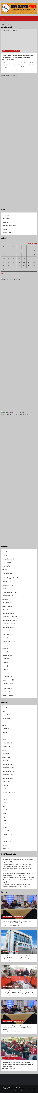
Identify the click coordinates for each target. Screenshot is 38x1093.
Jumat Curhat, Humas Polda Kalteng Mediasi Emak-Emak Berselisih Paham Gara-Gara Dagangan (18, 56)
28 (24, 266)
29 (29, 266)
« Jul (2, 273)
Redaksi (4, 229)
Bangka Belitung (7, 559)
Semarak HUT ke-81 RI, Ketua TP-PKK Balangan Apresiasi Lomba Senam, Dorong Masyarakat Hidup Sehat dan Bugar (17, 1064)
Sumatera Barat (7, 680)
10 (4, 258)
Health (4, 588)
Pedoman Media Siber (9, 225)
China (4, 569)
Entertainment (6, 585)
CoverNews (31, 1088)
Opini (4, 648)
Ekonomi (5, 581)
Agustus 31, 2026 (12, 925)
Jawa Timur (5, 609)
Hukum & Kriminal (8, 592)
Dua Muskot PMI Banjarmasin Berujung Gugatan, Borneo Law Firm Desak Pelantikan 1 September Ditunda (16, 1028)
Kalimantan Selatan (8, 616)
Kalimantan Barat (7, 613)
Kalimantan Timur (7, 623)
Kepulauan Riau (7, 631)
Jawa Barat (5, 602)
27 (19, 266)
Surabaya (5, 692)
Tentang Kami (6, 232)
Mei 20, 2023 (11, 60)
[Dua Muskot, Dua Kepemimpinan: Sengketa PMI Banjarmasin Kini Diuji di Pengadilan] (19, 907)
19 (14, 262)
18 (9, 262)
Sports (4, 669)
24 (4, 266)
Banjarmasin (6, 562)
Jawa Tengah (6, 606)
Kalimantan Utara (7, 627)
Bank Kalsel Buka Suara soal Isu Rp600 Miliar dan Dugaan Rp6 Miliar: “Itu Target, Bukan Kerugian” (16, 957)
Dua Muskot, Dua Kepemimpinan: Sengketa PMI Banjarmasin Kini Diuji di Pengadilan (16, 922)
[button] (3, 18)
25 (9, 266)
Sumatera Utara (7, 683)
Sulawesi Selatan (7, 676)
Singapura (5, 662)
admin (5, 60)
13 (19, 258)
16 (34, 258)
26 (14, 266)
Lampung (5, 634)
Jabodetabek (6, 595)
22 (29, 262)
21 (24, 262)
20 (19, 262)
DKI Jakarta (6, 573)
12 (14, 258)
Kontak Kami (6, 218)
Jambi (4, 599)
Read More (5, 71)
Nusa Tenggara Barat (8, 641)
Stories (4, 673)
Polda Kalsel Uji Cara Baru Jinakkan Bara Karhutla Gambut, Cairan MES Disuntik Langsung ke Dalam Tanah (19, 992)
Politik (4, 659)
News (4, 638)
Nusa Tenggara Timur (10, 578)
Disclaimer (5, 215)
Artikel (4, 552)
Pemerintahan (6, 655)
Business (5, 566)
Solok (4, 666)
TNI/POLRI (16, 51)
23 (34, 262)
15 (29, 258)
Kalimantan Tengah (7, 51)
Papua (4, 652)
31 (4, 269)
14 (24, 258)
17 (4, 262)
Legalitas (5, 222)
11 (9, 258)
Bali (3, 555)
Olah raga (5, 645)
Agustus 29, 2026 (12, 1032)
